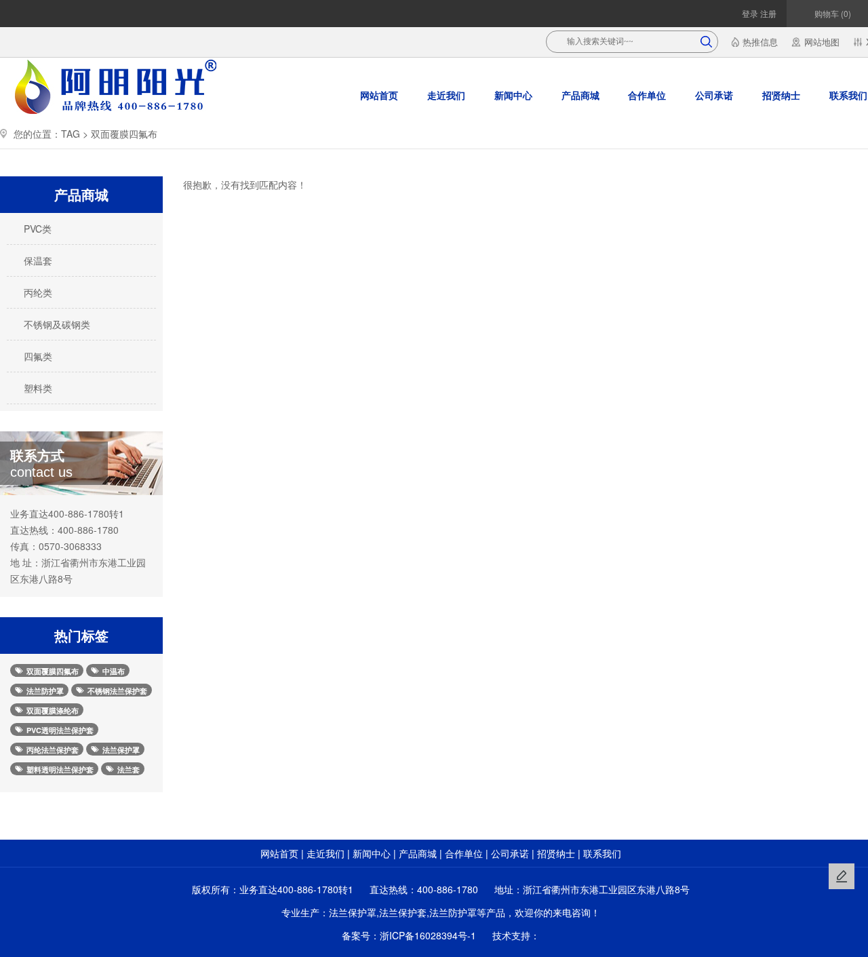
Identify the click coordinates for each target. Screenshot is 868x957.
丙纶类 (36, 292)
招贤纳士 (781, 95)
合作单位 (647, 95)
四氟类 (36, 356)
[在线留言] (841, 876)
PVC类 (36, 228)
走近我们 (446, 95)
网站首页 (379, 95)
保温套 (36, 260)
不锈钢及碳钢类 (55, 324)
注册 (767, 13)
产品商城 (580, 95)
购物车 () (831, 13)
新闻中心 (513, 95)
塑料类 (36, 388)
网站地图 (822, 41)
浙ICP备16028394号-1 (428, 935)
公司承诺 (714, 95)
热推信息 (760, 41)
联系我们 (602, 853)
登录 (750, 13)
